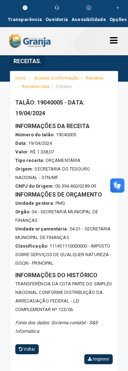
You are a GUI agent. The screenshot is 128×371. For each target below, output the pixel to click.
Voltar (29, 349)
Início (21, 78)
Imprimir (100, 359)
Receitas (95, 78)
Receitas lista (35, 86)
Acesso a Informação (56, 78)
